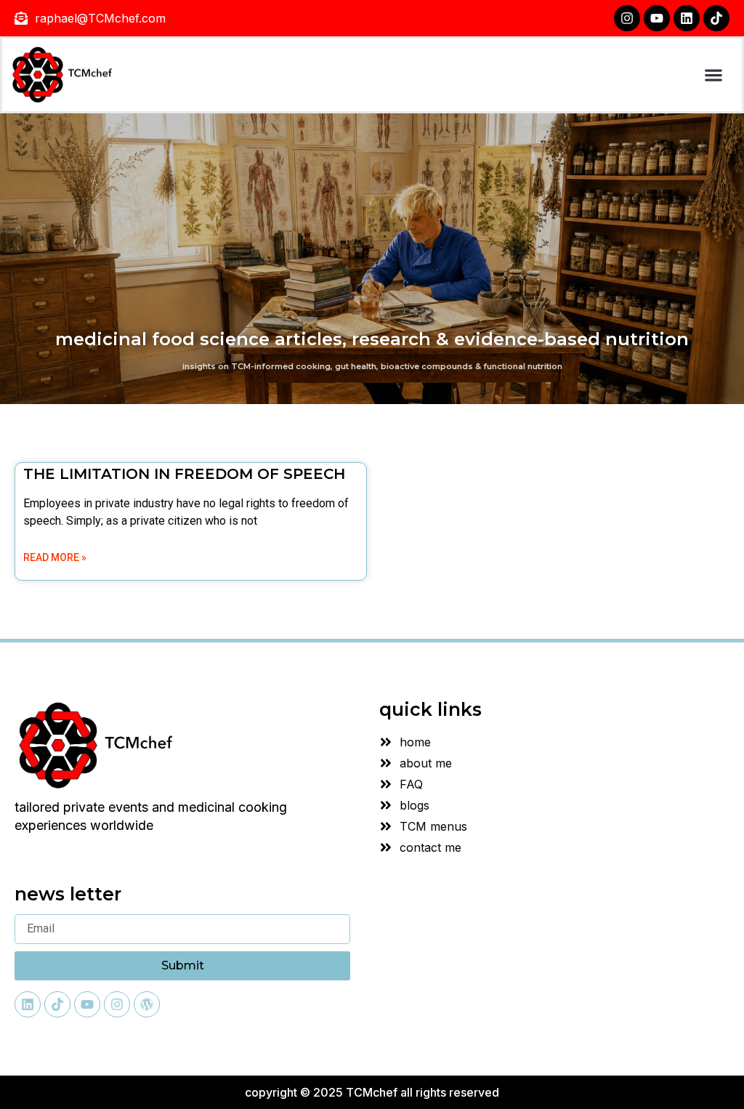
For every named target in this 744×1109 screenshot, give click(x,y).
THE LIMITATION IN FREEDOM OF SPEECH (184, 474)
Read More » (54, 557)
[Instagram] (627, 18)
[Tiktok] (716, 18)
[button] (713, 75)
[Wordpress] (147, 1004)
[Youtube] (657, 18)
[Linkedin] (687, 18)
